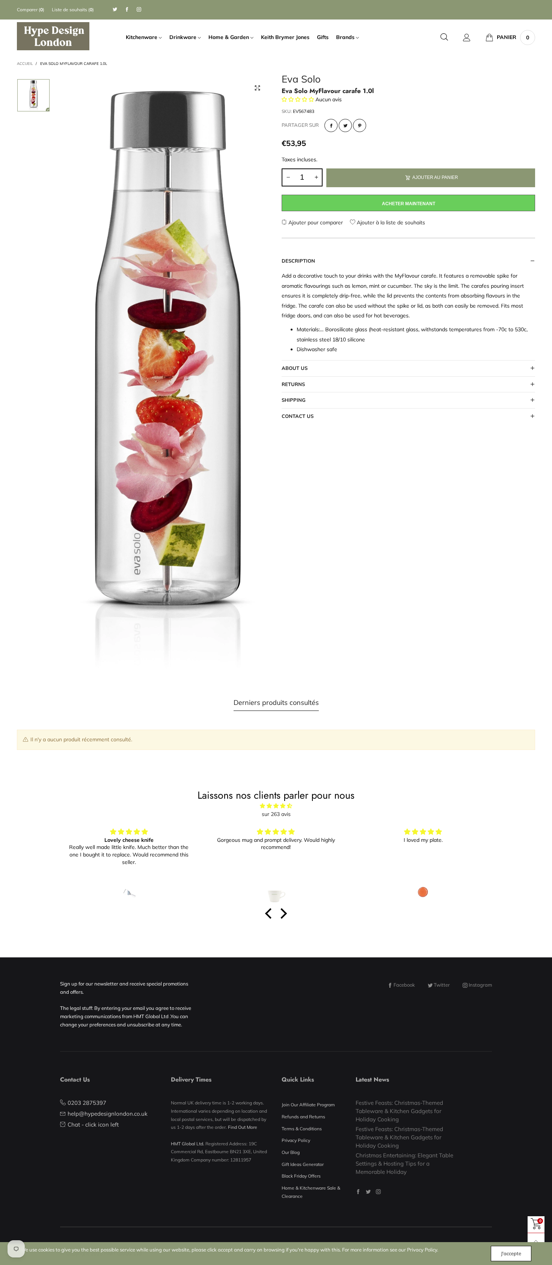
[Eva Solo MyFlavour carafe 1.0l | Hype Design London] (166, 374)
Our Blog (291, 1152)
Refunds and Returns (303, 1116)
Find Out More (242, 1127)
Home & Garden (229, 37)
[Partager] (331, 125)
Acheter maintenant (408, 203)
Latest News (372, 1079)
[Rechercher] (444, 37)
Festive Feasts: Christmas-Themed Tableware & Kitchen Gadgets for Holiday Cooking (399, 1110)
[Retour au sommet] (536, 1241)
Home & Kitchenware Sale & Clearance (311, 1192)
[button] (288, 177)
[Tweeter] (345, 125)
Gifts (323, 37)
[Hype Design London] (53, 36)
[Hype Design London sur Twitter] (368, 1191)
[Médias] (257, 88)
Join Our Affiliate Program (308, 1104)
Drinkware (183, 37)
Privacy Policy (296, 1140)
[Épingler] (359, 125)
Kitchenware (142, 37)
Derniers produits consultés (276, 702)
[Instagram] (139, 9)
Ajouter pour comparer (315, 222)
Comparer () (30, 9)
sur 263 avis (276, 814)
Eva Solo (301, 80)
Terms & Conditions (302, 1128)
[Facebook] (127, 9)
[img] (276, 806)
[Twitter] (115, 9)
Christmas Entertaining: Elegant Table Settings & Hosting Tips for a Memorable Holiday (404, 1163)
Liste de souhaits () (73, 9)
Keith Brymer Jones (285, 37)
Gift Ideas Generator (303, 1164)
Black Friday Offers (301, 1176)
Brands (346, 37)
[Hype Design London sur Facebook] (358, 1191)
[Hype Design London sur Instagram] (378, 1191)
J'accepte (511, 1253)
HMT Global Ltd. (187, 1143)
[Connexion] (467, 37)
